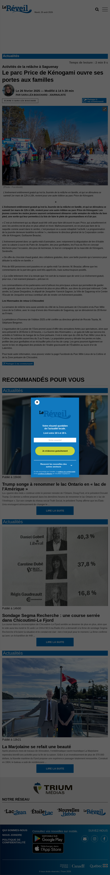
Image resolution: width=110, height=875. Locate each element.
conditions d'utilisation (45, 473)
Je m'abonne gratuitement (55, 451)
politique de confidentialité (66, 471)
